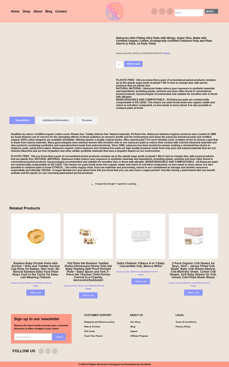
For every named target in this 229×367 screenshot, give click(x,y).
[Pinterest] (170, 11)
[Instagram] (154, 11)
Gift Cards (89, 331)
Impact (134, 331)
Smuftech (146, 364)
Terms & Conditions (186, 322)
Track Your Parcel (93, 336)
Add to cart (133, 64)
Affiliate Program (139, 336)
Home (15, 11)
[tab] (22, 120)
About (37, 11)
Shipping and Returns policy (99, 322)
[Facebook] (162, 11)
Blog (48, 11)
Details (166, 53)
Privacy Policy (183, 326)
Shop (26, 11)
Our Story (135, 322)
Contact (61, 11)
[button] (189, 7)
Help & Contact (92, 326)
